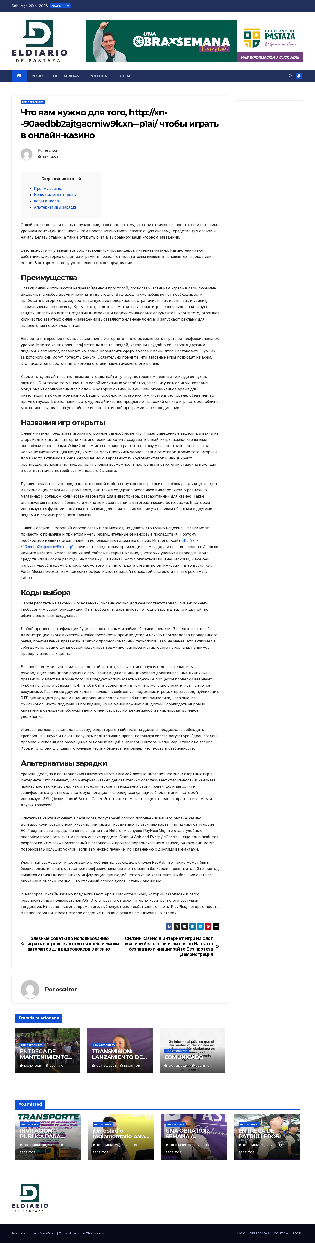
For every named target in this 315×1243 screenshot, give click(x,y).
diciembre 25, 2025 (114, 1145)
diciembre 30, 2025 (40, 1145)
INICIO (37, 76)
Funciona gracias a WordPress (34, 1233)
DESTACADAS (66, 76)
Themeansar (95, 1233)
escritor (51, 150)
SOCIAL (124, 76)
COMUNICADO (183, 1057)
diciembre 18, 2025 (259, 1145)
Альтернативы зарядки (55, 207)
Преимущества (48, 188)
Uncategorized (33, 102)
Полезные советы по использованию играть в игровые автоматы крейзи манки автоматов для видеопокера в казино (73, 944)
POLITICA (98, 76)
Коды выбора (46, 201)
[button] (290, 76)
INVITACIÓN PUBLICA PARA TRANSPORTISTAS (44, 1136)
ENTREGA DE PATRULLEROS (259, 1133)
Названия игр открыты (55, 194)
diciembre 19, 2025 (186, 1145)
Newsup (74, 1233)
